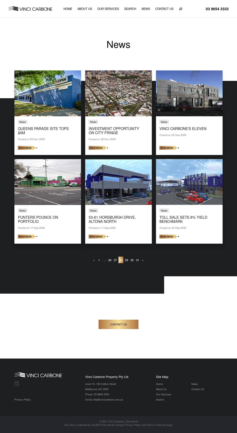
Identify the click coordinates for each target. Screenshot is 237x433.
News (145, 8)
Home (68, 8)
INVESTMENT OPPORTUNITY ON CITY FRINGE (114, 130)
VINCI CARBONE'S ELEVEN (182, 128)
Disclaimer (132, 421)
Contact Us (164, 8)
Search (130, 8)
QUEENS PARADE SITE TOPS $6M (43, 130)
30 (132, 260)
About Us (84, 8)
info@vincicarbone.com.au (108, 399)
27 (115, 260)
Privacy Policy (22, 399)
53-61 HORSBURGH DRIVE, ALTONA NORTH (112, 219)
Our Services (108, 8)
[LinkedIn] (16, 383)
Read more (25, 147)
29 (126, 260)
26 (109, 260)
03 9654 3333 (217, 8)
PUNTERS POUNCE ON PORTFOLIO (38, 219)
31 (137, 260)
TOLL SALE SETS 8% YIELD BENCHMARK (183, 219)
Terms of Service (156, 425)
